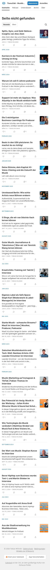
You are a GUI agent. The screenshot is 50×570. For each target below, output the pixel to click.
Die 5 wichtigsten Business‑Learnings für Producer (18, 118)
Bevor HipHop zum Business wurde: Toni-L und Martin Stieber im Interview (19, 478)
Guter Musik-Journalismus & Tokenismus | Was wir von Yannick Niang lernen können (19, 245)
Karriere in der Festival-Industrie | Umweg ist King (18, 57)
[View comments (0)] (14, 45)
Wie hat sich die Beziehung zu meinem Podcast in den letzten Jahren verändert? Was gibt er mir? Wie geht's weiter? (18, 85)
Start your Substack (16, 557)
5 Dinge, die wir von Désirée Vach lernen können (18, 218)
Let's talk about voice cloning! (13, 176)
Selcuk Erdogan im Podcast (12, 531)
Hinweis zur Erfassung (25, 551)
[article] (25, 38)
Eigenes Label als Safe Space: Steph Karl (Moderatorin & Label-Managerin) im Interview (18, 298)
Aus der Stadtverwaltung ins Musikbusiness (16, 526)
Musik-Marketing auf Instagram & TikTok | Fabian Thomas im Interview (18, 381)
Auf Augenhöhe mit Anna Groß (17, 503)
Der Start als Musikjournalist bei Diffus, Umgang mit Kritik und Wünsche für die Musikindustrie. (18, 252)
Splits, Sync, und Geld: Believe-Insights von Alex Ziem (17, 32)
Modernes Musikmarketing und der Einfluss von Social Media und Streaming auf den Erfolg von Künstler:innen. (19, 387)
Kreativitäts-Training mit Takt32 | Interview (18, 271)
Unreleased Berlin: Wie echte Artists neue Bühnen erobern (16, 194)
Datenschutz (28, 549)
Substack (8, 563)
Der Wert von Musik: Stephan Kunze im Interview (19, 452)
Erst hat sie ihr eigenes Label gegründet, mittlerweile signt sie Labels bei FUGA (18, 224)
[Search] (45, 24)
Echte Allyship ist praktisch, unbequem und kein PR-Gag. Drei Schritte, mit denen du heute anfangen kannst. (19, 104)
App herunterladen (36, 557)
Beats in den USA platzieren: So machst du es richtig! (17, 143)
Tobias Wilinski (13, 42)
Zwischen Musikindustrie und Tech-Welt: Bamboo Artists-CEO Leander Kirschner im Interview (17, 353)
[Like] (3, 45)
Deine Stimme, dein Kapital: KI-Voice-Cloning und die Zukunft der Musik (19, 170)
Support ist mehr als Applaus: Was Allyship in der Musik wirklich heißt (19, 99)
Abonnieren (32, 3)
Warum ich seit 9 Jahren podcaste (18, 81)
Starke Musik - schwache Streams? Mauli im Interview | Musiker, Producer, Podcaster (19, 325)
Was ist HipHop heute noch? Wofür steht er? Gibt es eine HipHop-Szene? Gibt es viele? (18, 485)
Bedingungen (39, 549)
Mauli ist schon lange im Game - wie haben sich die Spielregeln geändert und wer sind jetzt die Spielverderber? (19, 332)
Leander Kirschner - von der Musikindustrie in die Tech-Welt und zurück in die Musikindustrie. (19, 360)
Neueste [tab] (6, 24)
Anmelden (44, 3)
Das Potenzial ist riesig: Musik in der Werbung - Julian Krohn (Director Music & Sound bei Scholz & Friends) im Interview (19, 403)
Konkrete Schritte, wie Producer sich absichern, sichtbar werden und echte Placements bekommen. (17, 124)
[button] (5, 7)
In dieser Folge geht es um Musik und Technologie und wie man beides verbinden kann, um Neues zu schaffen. (19, 433)
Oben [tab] (14, 24)
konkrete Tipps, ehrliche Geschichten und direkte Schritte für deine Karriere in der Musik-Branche (18, 63)
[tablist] (10, 24)
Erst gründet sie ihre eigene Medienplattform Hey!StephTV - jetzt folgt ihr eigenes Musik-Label (18, 304)
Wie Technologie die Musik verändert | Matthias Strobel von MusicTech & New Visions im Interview (18, 426)
